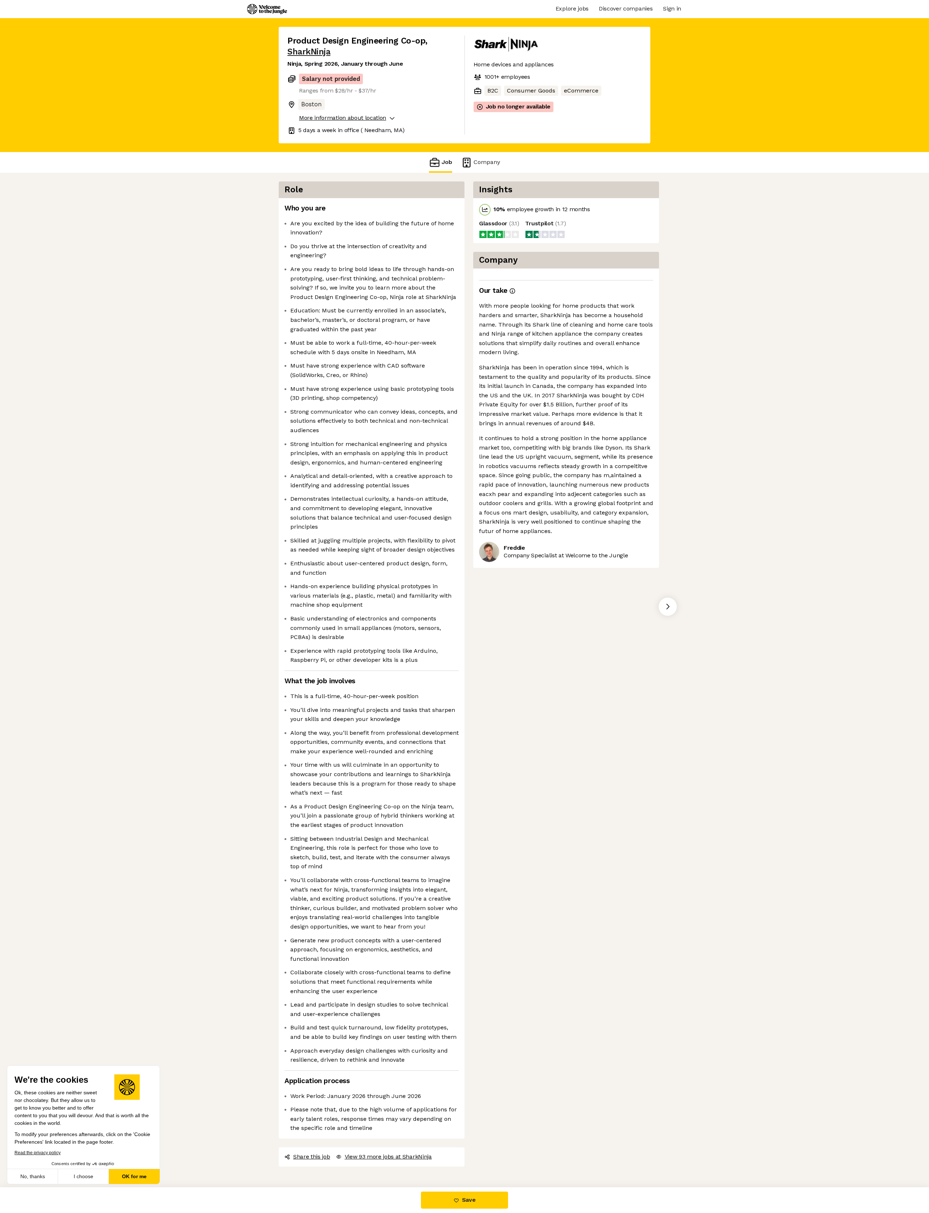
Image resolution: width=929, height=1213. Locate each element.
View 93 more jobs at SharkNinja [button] (388, 1156)
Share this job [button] (311, 1156)
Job (447, 162)
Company (487, 162)
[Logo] (267, 9)
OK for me (134, 1176)
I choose (83, 1176)
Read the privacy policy (38, 1152)
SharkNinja (308, 52)
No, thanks (32, 1176)
